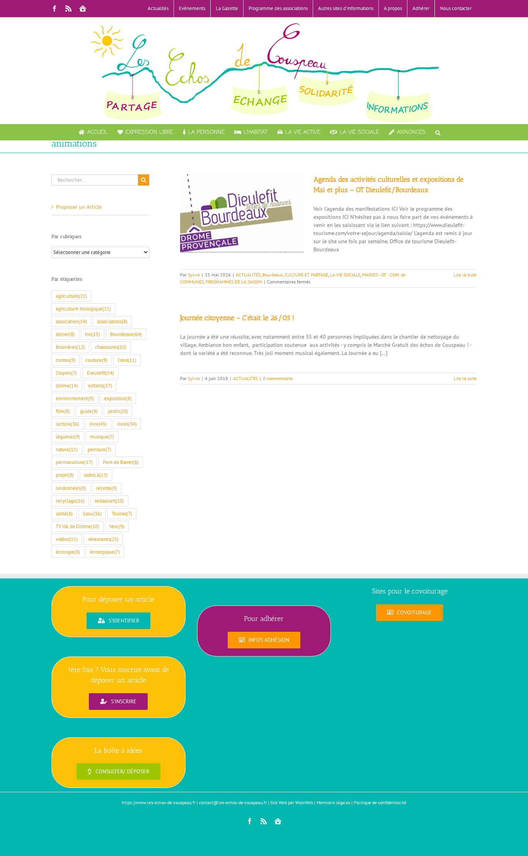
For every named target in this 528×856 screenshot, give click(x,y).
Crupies (66, 373)
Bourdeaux (272, 275)
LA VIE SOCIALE (345, 275)
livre (98, 424)
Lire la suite (465, 275)
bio (92, 334)
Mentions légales (333, 802)
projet (65, 475)
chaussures (110, 347)
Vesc (116, 526)
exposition (118, 398)
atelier (65, 334)
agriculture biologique (83, 308)
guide (89, 411)
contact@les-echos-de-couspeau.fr (233, 802)
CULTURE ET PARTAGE (306, 275)
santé (64, 513)
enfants (100, 385)
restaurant (109, 501)
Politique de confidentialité (380, 802)
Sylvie (194, 275)
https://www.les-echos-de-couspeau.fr (159, 802)
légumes (68, 436)
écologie (68, 552)
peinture (99, 449)
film (63, 411)
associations (112, 321)
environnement (75, 398)
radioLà (96, 475)
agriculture (71, 296)
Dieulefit (100, 373)
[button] (437, 132)
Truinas (122, 513)
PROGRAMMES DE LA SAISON (234, 282)
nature (67, 449)
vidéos (67, 539)
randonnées (71, 488)
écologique (105, 552)
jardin (118, 411)
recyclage (70, 501)
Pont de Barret (121, 462)
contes (65, 360)
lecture (67, 424)
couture (96, 360)
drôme (67, 385)
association (71, 321)
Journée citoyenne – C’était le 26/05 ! (237, 318)
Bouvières (70, 347)
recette (106, 488)
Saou (92, 513)
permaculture (74, 462)
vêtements (103, 539)
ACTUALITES (248, 275)
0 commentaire (278, 378)
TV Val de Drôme (77, 526)
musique (102, 436)
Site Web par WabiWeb (291, 802)
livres (127, 424)
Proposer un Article (79, 206)
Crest (127, 360)
